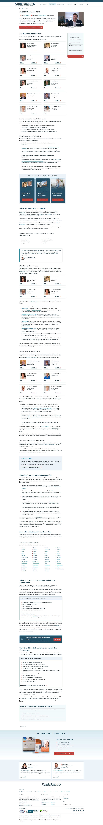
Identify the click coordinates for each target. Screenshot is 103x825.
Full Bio (22, 777)
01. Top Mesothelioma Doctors (74, 37)
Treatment (51, 4)
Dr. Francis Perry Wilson (58, 770)
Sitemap (52, 804)
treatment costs (42, 498)
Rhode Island (47, 565)
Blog (62, 791)
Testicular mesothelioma (49, 444)
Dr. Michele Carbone (52, 147)
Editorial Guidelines (44, 802)
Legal (75, 4)
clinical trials (51, 490)
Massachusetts (25, 557)
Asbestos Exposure (60, 4)
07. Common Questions (72, 52)
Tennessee (35, 567)
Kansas (58, 553)
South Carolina (59, 565)
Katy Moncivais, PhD (27, 15)
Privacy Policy (43, 804)
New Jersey (35, 561)
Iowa (46, 553)
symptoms (35, 616)
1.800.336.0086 (85, 1)
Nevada (58, 559)
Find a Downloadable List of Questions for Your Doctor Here (32, 685)
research (41, 214)
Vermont (23, 569)
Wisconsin (35, 571)
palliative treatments (45, 426)
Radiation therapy (25, 334)
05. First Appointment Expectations (74, 48)
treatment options (48, 214)
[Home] (51, 784)
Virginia (34, 569)
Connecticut (47, 549)
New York (58, 561)
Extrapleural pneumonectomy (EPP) (29, 314)
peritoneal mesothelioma (31, 357)
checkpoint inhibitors (26, 325)
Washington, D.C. (60, 569)
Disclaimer (53, 802)
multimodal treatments (34, 301)
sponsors (22, 821)
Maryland (58, 555)
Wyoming (47, 571)
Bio (21, 50)
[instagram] (76, 810)
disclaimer (45, 820)
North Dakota (36, 563)
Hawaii (46, 551)
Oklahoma (59, 563)
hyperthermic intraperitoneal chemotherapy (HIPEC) (43, 408)
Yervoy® (35, 322)
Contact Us (68, 791)
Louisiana (35, 555)
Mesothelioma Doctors (30, 8)
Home (20, 8)
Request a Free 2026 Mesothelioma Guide (63, 753)
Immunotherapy (25, 321)
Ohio (46, 563)
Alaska (34, 547)
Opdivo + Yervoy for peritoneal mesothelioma (36, 417)
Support (69, 4)
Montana (35, 559)
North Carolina (24, 563)
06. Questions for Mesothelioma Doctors (75, 50)
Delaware (58, 549)
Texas (46, 567)
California (23, 549)
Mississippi (59, 557)
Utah (58, 567)
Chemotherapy (25, 308)
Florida (23, 551)
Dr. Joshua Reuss (56, 159)
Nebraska (47, 559)
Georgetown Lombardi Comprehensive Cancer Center (32, 161)
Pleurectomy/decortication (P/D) (29, 328)
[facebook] (74, 810)
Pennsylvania (35, 565)
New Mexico (47, 561)
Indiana (34, 553)
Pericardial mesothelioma (52, 443)
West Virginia (24, 571)
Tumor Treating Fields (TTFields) (29, 338)
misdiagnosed (39, 517)
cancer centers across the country (47, 502)
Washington (47, 569)
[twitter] (80, 810)
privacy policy (49, 820)
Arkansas (58, 547)
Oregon (23, 565)
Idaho (58, 551)
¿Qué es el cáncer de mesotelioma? (25, 805)
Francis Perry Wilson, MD (42, 15)
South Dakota (24, 567)
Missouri (23, 559)
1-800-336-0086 (65, 798)
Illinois (23, 553)
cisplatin (28, 310)
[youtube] (83, 810)
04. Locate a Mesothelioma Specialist (75, 45)
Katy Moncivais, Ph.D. (24, 770)
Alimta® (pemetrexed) (36, 310)
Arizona (46, 547)
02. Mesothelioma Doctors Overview (74, 39)
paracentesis (55, 428)
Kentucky (23, 555)
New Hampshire (25, 561)
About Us (81, 4)
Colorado (35, 549)
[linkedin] (78, 810)
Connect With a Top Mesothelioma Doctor (30, 27)
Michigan (35, 557)
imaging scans (57, 625)
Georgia (34, 551)
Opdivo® (31, 322)
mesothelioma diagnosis (28, 523)
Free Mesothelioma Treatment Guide (76, 56)
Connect (33, 50)
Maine (46, 555)
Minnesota (47, 557)
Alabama (23, 547)
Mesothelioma (43, 4)
